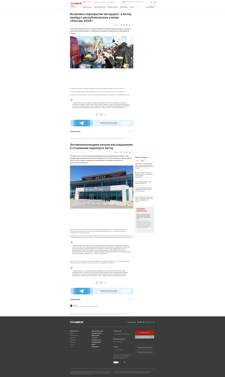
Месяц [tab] (142, 160)
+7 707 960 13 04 (117, 349)
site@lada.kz (127, 334)
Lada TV (132, 7)
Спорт (71, 346)
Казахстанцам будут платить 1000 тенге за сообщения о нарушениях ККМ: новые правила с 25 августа (144, 199)
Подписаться (125, 123)
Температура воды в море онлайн (144, 347)
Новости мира (124, 7)
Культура (72, 344)
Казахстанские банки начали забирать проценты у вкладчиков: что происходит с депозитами (144, 175)
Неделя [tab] (137, 160)
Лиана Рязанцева (84, 152)
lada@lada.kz (123, 358)
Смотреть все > (113, 2)
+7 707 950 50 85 (118, 342)
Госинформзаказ (96, 342)
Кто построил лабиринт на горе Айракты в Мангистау (143, 182)
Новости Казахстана (99, 7)
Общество (72, 152)
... (136, 7)
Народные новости (113, 7)
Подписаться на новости (144, 337)
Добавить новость (145, 332)
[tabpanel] (144, 183)
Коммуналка (73, 340)
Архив (93, 344)
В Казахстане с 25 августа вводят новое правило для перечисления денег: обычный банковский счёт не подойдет (144, 166)
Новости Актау (87, 7)
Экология (72, 342)
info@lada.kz (127, 357)
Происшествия (74, 335)
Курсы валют (95, 346)
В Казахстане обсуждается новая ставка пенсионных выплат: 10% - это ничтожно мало (144, 216)
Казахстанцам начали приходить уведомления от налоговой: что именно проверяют (143, 190)
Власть (72, 333)
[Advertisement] (101, 79)
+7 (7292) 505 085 (118, 334)
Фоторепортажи (96, 340)
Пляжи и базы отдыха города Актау (144, 352)
